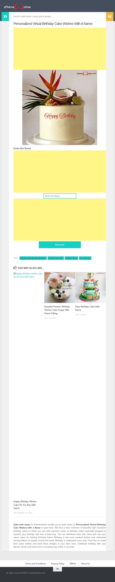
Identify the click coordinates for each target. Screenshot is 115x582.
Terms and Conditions (35, 563)
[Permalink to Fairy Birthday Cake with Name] (90, 287)
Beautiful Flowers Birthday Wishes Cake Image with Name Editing (57, 310)
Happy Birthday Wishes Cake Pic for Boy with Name (25, 504)
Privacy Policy (57, 563)
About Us (85, 563)
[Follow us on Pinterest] (111, 575)
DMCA (73, 563)
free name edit (85, 258)
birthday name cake (56, 258)
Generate (59, 244)
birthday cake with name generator (33, 258)
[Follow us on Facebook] (106, 575)
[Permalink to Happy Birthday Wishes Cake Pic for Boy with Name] (28, 385)
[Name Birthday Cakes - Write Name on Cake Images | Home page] (17, 6)
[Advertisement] (59, 49)
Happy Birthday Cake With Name (32, 16)
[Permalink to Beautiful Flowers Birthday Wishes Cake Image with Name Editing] (59, 287)
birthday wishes (71, 258)
